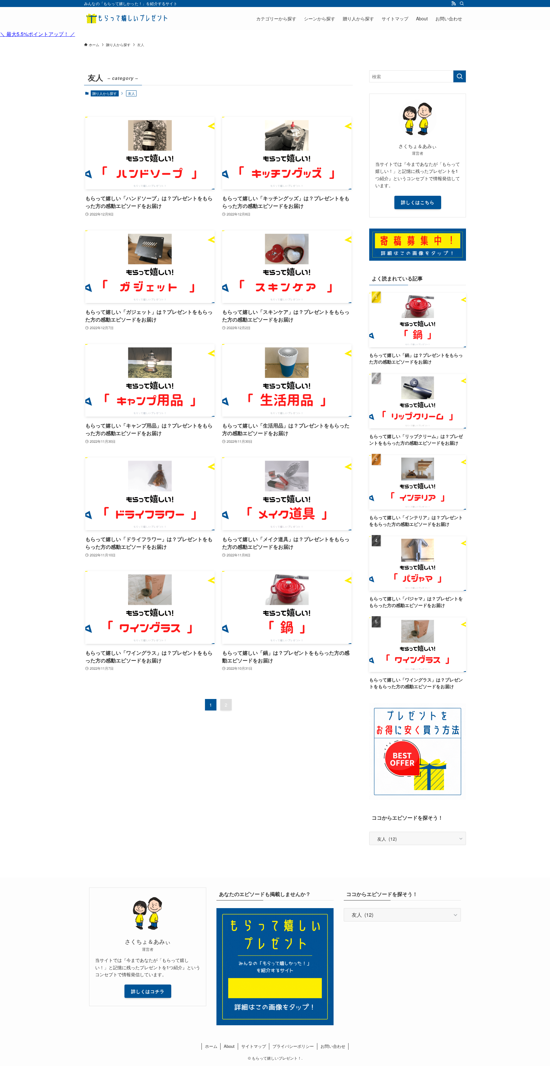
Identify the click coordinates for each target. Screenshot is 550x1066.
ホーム (211, 1046)
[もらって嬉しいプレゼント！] (127, 18)
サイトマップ (253, 1046)
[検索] (462, 3)
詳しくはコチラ (148, 991)
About (229, 1046)
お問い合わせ (333, 1046)
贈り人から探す (104, 93)
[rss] (453, 3)
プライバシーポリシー (293, 1046)
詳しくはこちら (417, 202)
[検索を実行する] (459, 76)
